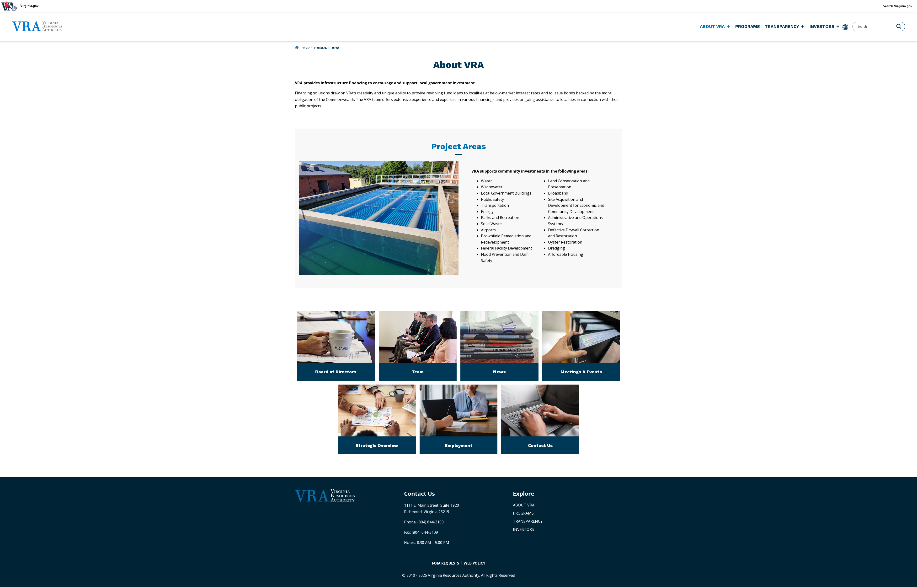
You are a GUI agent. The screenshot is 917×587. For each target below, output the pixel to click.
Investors (822, 26)
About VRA (712, 26)
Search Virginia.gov (897, 6)
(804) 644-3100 (430, 522)
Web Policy (474, 563)
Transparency (782, 26)
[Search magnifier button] (898, 26)
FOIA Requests (445, 563)
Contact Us (419, 493)
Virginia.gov (29, 6)
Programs (747, 26)
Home (306, 47)
